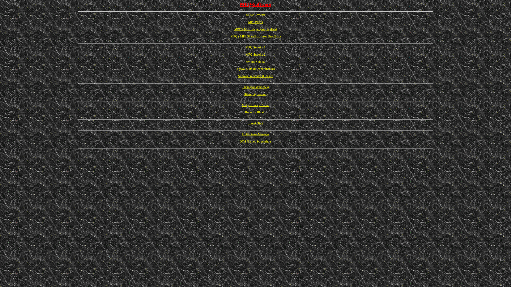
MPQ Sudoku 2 (255, 54)
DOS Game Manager (255, 134)
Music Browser (255, 15)
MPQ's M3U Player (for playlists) (255, 29)
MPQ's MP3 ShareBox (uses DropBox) (256, 36)
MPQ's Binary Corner (255, 105)
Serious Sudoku (255, 61)
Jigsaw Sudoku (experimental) (256, 69)
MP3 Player (255, 22)
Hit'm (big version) (255, 94)
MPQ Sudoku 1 (255, 47)
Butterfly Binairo (255, 112)
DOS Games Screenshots (255, 141)
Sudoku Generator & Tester (255, 76)
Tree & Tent (255, 123)
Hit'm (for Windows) (256, 87)
